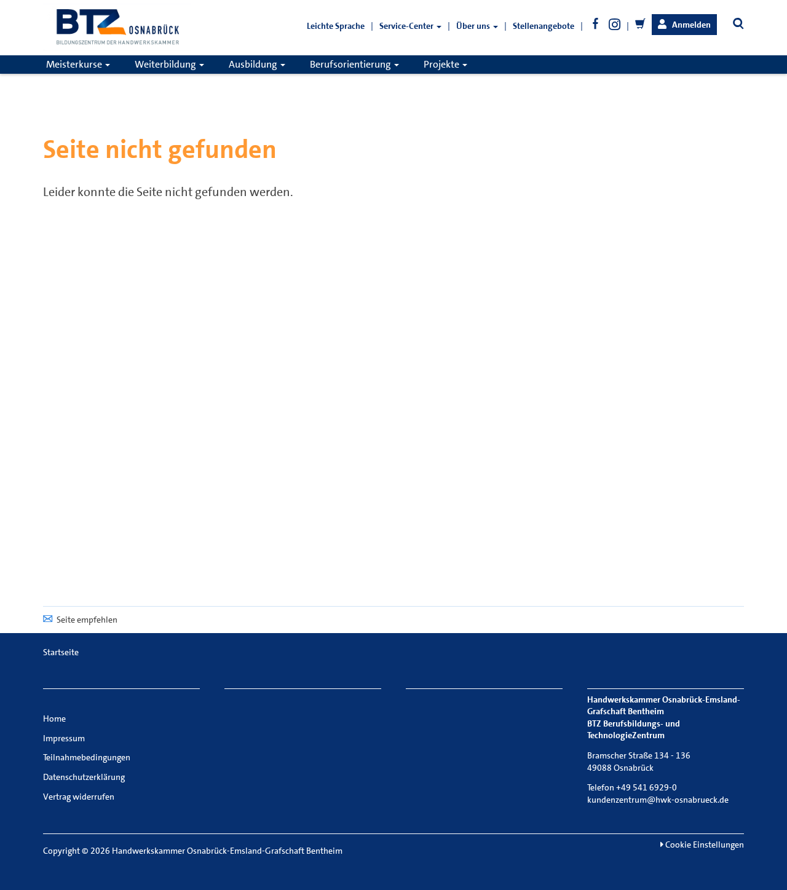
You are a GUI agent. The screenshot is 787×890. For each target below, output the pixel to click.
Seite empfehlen (87, 619)
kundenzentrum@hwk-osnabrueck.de (658, 799)
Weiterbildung (166, 64)
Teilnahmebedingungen (86, 757)
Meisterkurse (75, 64)
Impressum (64, 738)
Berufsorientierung (351, 64)
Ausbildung (254, 64)
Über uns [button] (474, 25)
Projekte (442, 64)
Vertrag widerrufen (78, 796)
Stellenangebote (543, 25)
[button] (684, 24)
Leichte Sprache (336, 25)
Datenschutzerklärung (84, 776)
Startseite (61, 652)
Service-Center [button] (407, 25)
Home (54, 718)
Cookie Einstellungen (703, 844)
